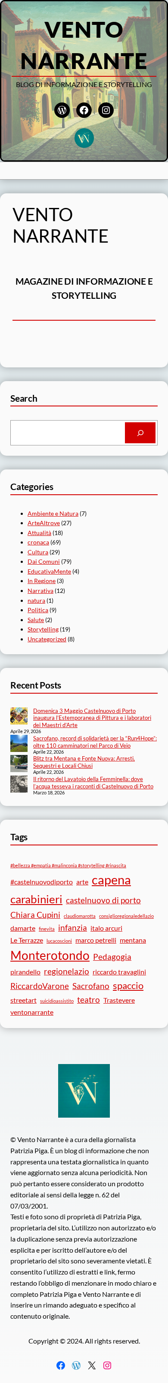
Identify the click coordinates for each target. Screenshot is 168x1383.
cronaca (38, 542)
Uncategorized (47, 639)
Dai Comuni (44, 561)
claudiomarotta (80, 916)
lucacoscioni (59, 941)
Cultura (38, 552)
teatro (88, 999)
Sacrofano (90, 986)
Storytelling (43, 629)
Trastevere (119, 1000)
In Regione (42, 580)
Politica (38, 609)
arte (82, 882)
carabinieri (36, 899)
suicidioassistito (57, 1001)
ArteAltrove (44, 522)
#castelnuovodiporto (41, 882)
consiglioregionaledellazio (126, 916)
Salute (36, 619)
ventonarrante (31, 1012)
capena (111, 879)
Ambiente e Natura (53, 513)
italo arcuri (106, 928)
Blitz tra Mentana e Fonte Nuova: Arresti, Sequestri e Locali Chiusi (84, 762)
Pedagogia (112, 957)
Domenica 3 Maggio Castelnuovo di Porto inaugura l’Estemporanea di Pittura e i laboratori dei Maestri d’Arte (92, 718)
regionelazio (66, 971)
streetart (23, 1000)
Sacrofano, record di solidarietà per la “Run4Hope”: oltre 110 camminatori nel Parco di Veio (95, 742)
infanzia (72, 927)
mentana (133, 940)
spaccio (128, 985)
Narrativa (40, 590)
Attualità (39, 532)
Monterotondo (50, 955)
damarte (22, 928)
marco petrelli (95, 940)
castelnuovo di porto (103, 900)
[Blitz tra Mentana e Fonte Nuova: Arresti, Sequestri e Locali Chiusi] (19, 764)
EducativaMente (49, 571)
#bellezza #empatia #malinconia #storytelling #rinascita (68, 865)
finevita (47, 929)
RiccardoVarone (39, 986)
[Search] (140, 432)
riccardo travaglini (119, 972)
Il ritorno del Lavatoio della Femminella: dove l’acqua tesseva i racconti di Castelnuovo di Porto (93, 783)
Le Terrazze (26, 940)
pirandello (25, 972)
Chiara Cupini (35, 915)
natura (36, 600)
